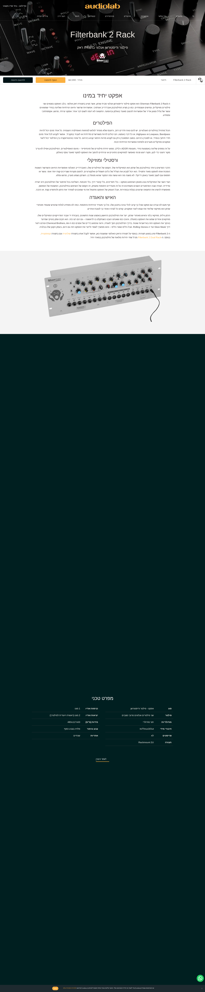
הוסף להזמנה (50, 80)
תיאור (163, 80)
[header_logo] (102, 6)
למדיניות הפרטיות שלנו (69, 988)
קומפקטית (46, 233)
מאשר (55, 988)
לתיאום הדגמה (18, 80)
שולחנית (67, 233)
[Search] (193, 16)
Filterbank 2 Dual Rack (149, 237)
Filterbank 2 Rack (182, 80)
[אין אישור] (202, 988)
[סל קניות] (199, 6)
